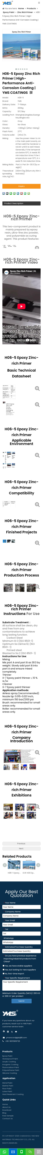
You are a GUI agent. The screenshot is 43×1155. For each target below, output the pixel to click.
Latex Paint (7, 1091)
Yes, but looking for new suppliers (20, 969)
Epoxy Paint (7, 1056)
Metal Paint (7, 1083)
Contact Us (7, 1118)
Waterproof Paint (10, 1059)
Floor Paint (7, 1088)
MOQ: (5, 108)
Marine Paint (7, 1085)
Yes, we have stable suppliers (18, 965)
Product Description (13, 203)
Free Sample (7, 1115)
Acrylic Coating (9, 1061)
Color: (5, 121)
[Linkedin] (7, 1032)
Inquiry (21, 186)
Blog (4, 1113)
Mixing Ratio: (8, 164)
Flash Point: (7, 131)
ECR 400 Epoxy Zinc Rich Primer (29, 872)
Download (6, 1110)
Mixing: (5, 138)
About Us (6, 1107)
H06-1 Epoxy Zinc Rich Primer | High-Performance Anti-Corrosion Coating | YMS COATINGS (14, 872)
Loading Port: (8, 114)
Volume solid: (8, 135)
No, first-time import (14, 973)
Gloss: (5, 124)
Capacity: (6, 111)
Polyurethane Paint (10, 1070)
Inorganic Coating (10, 1064)
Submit (21, 1001)
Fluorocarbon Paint (10, 1067)
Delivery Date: (9, 104)
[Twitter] (12, 1032)
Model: (5, 97)
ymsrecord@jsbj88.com (16, 1037)
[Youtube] (16, 1032)
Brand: (5, 101)
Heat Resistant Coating (13, 1094)
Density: (6, 128)
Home (5, 1104)
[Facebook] (3, 1032)
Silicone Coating (9, 1073)
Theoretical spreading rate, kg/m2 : (8, 173)
